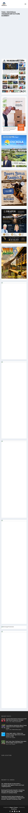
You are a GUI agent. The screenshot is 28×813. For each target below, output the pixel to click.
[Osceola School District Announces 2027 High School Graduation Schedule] (3, 720)
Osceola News (15, 42)
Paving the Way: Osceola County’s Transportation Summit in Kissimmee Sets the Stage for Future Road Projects (14, 37)
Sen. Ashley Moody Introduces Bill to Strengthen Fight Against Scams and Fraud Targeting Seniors (12, 785)
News (10, 42)
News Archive (15, 729)
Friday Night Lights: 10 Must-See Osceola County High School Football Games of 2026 (15, 735)
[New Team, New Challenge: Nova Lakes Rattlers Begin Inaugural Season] (3, 742)
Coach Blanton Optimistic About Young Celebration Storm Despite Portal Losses (16, 727)
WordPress (14, 809)
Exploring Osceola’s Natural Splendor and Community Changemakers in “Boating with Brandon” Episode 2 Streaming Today (13, 798)
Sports (19, 729)
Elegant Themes (14, 807)
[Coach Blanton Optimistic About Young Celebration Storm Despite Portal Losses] (3, 726)
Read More (7, 52)
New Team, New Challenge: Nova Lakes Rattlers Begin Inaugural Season (16, 742)
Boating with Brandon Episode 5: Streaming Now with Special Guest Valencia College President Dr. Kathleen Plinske (12, 791)
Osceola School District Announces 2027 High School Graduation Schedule (16, 719)
